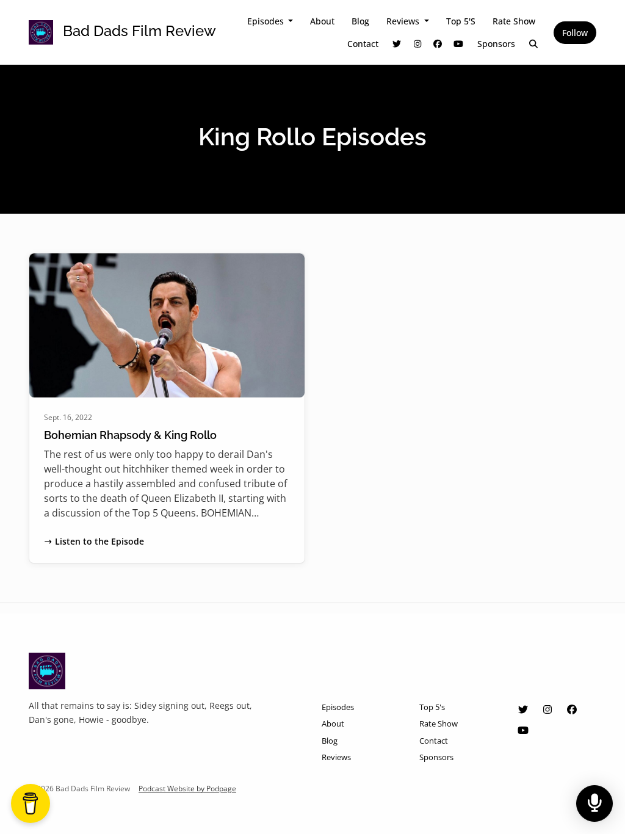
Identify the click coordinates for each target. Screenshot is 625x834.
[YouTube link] (458, 43)
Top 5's (460, 21)
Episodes (266, 21)
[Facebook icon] (572, 709)
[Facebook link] (438, 43)
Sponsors (496, 43)
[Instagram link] (417, 43)
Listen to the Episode (99, 541)
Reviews (404, 21)
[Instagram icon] (547, 709)
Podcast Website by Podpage (187, 788)
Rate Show (514, 21)
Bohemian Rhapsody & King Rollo (130, 435)
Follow (575, 32)
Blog (360, 21)
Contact (362, 43)
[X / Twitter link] (397, 43)
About (322, 21)
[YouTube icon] (523, 730)
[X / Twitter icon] (523, 709)
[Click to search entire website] (534, 43)
